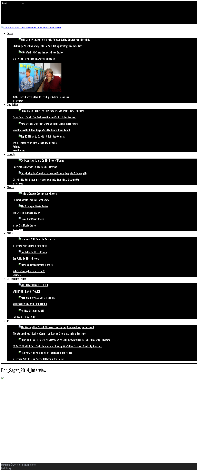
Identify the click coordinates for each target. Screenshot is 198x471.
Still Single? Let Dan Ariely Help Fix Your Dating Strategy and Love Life (47, 46)
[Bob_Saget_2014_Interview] (33, 459)
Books (10, 33)
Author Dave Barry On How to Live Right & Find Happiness (41, 97)
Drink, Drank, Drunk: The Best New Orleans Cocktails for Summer (44, 117)
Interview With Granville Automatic (30, 246)
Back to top (6, 468)
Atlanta (16, 146)
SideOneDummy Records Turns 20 (29, 271)
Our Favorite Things (16, 279)
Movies (10, 187)
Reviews (17, 275)
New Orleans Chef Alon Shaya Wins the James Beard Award (41, 130)
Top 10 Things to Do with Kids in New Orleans (35, 143)
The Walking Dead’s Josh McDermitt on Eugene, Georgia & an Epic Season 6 (49, 333)
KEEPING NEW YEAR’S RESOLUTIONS (30, 304)
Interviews (18, 101)
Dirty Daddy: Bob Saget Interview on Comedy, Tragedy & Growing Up (46, 179)
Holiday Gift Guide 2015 (24, 317)
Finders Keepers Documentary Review (31, 200)
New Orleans (19, 150)
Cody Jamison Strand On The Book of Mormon (35, 167)
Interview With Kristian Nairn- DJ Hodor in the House (38, 359)
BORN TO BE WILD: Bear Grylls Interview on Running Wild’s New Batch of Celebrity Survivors (57, 346)
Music (10, 233)
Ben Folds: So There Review (26, 258)
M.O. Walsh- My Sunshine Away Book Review (34, 59)
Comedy (11, 154)
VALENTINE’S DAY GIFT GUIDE (26, 291)
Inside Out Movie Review (24, 225)
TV (8, 321)
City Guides (12, 104)
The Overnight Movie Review (26, 212)
